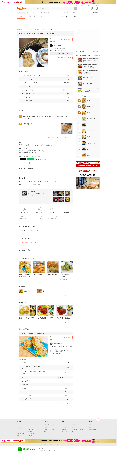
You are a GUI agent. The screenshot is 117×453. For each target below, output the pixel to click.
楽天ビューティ (65, 429)
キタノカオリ (57, 12)
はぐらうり (29, 12)
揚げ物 (34, 184)
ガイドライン (31, 433)
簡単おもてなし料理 (39, 181)
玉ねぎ (46, 181)
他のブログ (47, 159)
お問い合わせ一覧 (51, 450)
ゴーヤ (50, 181)
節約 (53, 429)
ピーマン (52, 12)
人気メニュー (37, 29)
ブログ (73, 424)
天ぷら (44, 29)
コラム (41, 17)
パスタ (45, 429)
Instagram (93, 429)
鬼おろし (63, 12)
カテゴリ (28, 17)
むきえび (56, 181)
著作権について (52, 444)
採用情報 (58, 444)
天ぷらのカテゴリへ (65, 279)
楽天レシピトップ (21, 29)
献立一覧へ (68, 322)
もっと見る (95, 51)
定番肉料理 (46, 424)
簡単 (38, 184)
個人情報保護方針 (44, 444)
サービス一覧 (42, 450)
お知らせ (30, 435)
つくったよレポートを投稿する (65, 57)
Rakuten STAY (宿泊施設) (77, 429)
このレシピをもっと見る (64, 403)
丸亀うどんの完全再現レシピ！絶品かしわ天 (33, 333)
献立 (35, 17)
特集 (18, 435)
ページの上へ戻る (98, 419)
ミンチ (39, 12)
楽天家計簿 (83, 5)
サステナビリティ (62, 450)
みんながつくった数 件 (61, 53)
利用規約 (30, 431)
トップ (18, 424)
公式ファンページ (50, 17)
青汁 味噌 (82, 12)
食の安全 (74, 17)
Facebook (93, 424)
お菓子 (45, 431)
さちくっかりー (31, 191)
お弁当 (53, 424)
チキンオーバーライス (71, 12)
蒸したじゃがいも (45, 12)
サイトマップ (31, 427)
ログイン (97, 9)
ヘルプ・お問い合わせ (32, 429)
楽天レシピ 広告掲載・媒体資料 (67, 444)
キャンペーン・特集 (63, 17)
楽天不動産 (64, 427)
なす (78, 12)
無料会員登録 (95, 12)
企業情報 (37, 444)
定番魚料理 (46, 427)
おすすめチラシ (91, 5)
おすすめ (21, 17)
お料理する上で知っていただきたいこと (59, 137)
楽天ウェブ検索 (75, 427)
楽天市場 (98, 5)
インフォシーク (76, 5)
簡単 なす (35, 12)
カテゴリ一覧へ (66, 295)
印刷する (25, 162)
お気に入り (92, 9)
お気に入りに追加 (66, 39)
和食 (30, 184)
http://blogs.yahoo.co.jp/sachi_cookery (37, 195)
